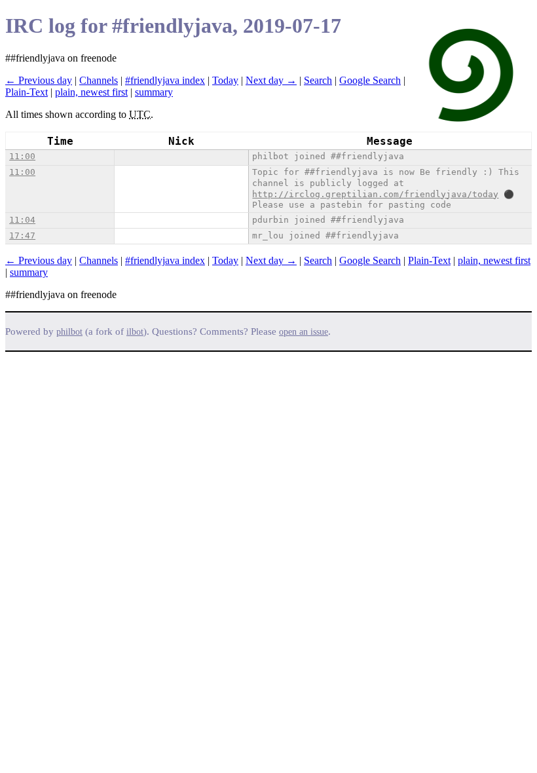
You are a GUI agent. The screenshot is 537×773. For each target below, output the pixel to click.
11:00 (22, 156)
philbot (69, 332)
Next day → (271, 80)
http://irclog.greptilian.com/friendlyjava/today (375, 194)
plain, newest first (91, 92)
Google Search (370, 80)
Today (225, 80)
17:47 (22, 235)
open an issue (303, 332)
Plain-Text (26, 92)
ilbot (134, 332)
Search (318, 80)
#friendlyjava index (165, 80)
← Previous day (38, 80)
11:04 (22, 220)
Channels (98, 80)
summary (154, 92)
